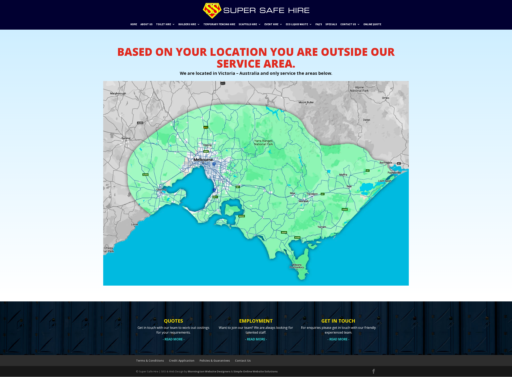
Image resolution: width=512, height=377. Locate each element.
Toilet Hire (163, 24)
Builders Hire (187, 24)
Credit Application (181, 360)
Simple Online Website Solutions (255, 371)
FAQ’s (318, 24)
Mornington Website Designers (209, 371)
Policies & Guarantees (215, 360)
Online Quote (372, 24)
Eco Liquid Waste (297, 24)
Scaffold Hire (248, 24)
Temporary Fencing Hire (219, 24)
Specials (331, 24)
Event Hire (271, 24)
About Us (146, 24)
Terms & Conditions (150, 360)
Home (133, 24)
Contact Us (348, 24)
